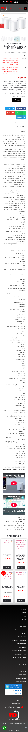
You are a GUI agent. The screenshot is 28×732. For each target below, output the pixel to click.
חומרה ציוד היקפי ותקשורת (11, 59)
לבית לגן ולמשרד (22, 664)
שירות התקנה (22, 647)
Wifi (17, 67)
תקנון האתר (23, 623)
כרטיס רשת (13, 67)
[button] (2, 26)
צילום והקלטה (22, 675)
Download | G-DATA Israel (19, 640)
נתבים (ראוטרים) (5, 62)
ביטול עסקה (23, 626)
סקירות (24, 619)
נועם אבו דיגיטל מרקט (14, 730)
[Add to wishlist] (3, 16)
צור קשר (24, 633)
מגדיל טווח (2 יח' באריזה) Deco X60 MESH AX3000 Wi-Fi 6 (10, 69)
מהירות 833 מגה (10, 71)
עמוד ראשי (23, 609)
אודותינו (24, 612)
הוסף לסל (17, 100)
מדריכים (24, 616)
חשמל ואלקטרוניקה (21, 681)
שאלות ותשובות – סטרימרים (19, 650)
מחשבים (24, 668)
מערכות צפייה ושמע (21, 678)
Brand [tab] (16, 123)
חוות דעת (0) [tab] (20, 126)
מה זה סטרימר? (22, 637)
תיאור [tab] (22, 123)
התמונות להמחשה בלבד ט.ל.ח (18, 630)
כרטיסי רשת (8, 51)
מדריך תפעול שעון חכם (20, 654)
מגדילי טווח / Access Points (8, 61)
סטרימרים (23, 661)
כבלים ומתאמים (22, 671)
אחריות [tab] (10, 123)
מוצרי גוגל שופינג (14, 62)
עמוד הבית (23, 51)
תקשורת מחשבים (16, 51)
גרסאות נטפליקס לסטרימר (19, 657)
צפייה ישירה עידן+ (21, 644)
